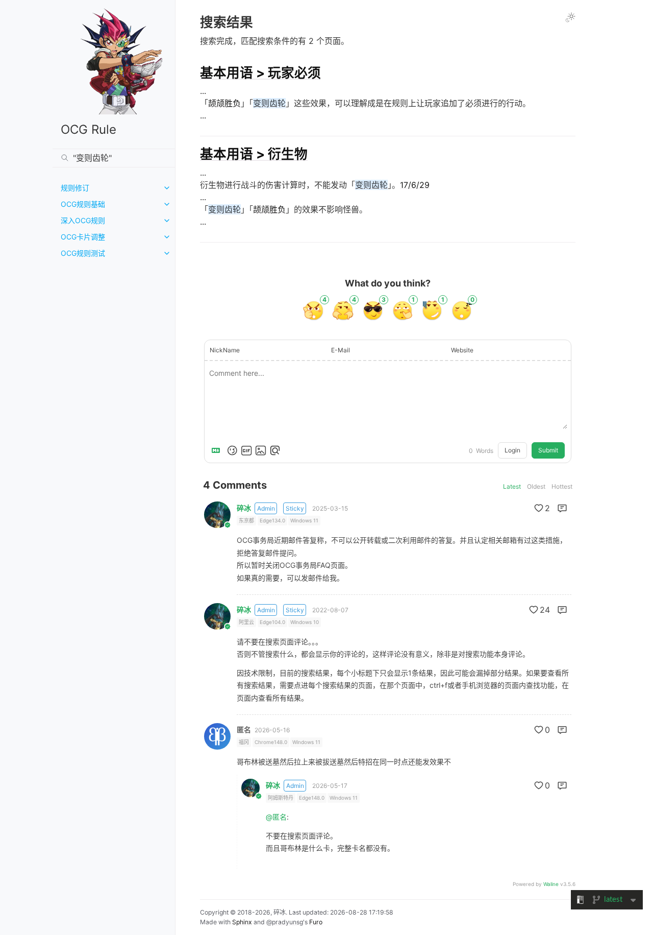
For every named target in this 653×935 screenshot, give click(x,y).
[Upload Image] (261, 450)
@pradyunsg (284, 922)
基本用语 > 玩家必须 (260, 73)
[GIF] (246, 450)
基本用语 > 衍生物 (254, 154)
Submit (548, 450)
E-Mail (340, 350)
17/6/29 (415, 185)
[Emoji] (232, 450)
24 (545, 610)
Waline (551, 884)
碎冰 (244, 508)
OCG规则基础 (83, 204)
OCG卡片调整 (83, 236)
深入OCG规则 (83, 220)
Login (512, 450)
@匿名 (276, 816)
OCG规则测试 (83, 253)
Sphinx (242, 922)
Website (462, 350)
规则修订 (75, 187)
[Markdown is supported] (218, 450)
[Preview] (275, 450)
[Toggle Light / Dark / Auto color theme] (570, 17)
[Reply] (562, 508)
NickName (225, 350)
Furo (315, 922)
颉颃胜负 (224, 103)
